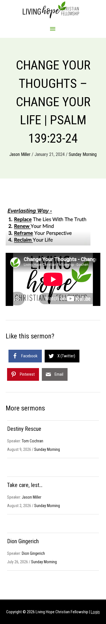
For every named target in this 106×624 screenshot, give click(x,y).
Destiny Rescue (24, 428)
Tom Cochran (32, 441)
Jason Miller (20, 154)
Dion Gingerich (23, 541)
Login (95, 611)
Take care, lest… (24, 485)
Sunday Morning (83, 154)
